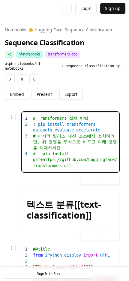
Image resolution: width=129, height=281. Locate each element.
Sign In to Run (48, 273)
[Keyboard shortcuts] (120, 274)
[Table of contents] (110, 274)
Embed (17, 94)
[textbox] (75, 142)
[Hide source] (93, 117)
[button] (70, 207)
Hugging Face (48, 30)
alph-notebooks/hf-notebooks (24, 66)
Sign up (113, 8)
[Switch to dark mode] (67, 8)
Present (44, 94)
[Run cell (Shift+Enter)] (84, 117)
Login (86, 8)
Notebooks (15, 30)
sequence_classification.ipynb (95, 66)
